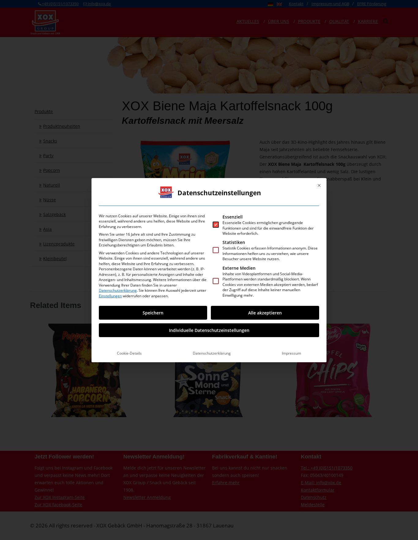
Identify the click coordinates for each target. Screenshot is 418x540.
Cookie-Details (129, 353)
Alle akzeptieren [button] (265, 313)
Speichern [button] (153, 313)
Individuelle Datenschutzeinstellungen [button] (209, 330)
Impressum (291, 353)
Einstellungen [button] (110, 296)
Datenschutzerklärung (118, 290)
